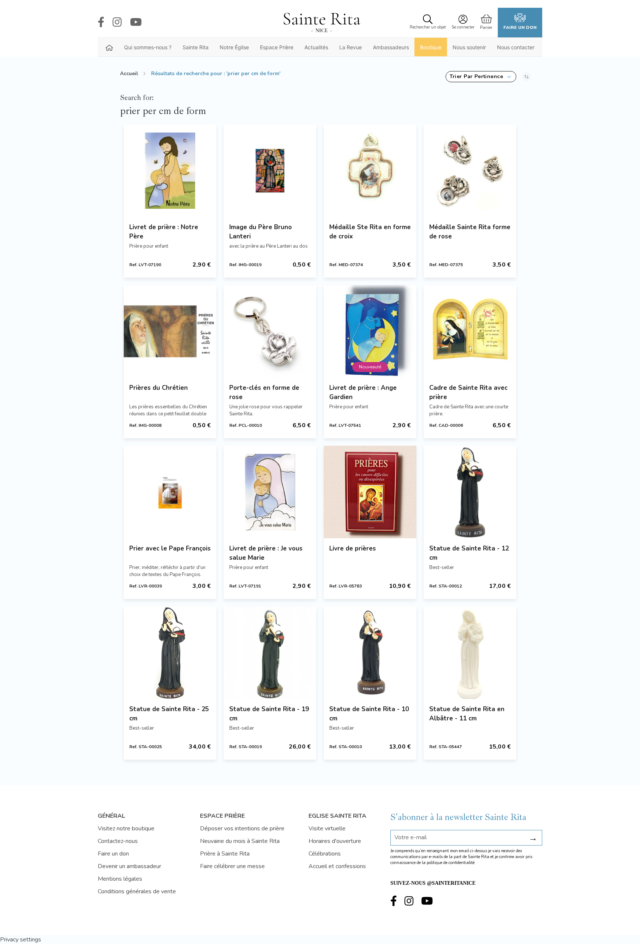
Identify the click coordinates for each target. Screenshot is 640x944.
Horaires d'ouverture (335, 841)
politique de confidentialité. (451, 863)
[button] (481, 76)
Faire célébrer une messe (232, 866)
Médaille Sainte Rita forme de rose (469, 232)
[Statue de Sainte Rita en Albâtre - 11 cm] (470, 652)
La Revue (350, 47)
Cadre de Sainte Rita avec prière (468, 392)
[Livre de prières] (370, 492)
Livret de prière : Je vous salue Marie (266, 553)
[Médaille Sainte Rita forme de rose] (470, 170)
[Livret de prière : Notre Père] (170, 170)
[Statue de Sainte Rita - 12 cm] (470, 492)
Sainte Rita (196, 47)
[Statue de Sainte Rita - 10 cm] (370, 652)
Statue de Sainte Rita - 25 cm (169, 714)
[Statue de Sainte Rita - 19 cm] (270, 652)
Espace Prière (276, 47)
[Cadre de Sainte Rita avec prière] (470, 331)
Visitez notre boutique (126, 828)
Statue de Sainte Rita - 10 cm (369, 714)
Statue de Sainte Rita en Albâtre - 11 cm (466, 714)
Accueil (129, 73)
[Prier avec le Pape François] (170, 492)
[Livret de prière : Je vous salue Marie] (270, 492)
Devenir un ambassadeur (129, 866)
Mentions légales (120, 879)
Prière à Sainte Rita (225, 854)
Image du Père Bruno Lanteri (260, 232)
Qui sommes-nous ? (147, 47)
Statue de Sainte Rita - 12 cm (469, 553)
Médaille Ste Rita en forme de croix (370, 232)
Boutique (430, 47)
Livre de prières (352, 548)
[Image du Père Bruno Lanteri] (270, 170)
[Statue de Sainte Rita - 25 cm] (170, 652)
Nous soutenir (469, 47)
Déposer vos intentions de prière (242, 828)
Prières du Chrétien (158, 388)
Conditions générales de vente (137, 891)
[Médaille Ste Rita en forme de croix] (370, 170)
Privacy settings (20, 939)
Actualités (316, 47)
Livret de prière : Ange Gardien (363, 392)
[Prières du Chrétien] (170, 331)
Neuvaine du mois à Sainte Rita (240, 841)
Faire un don (520, 27)
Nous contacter (515, 47)
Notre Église (234, 47)
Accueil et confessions (337, 866)
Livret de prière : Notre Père (163, 232)
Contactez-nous (118, 841)
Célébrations (325, 854)
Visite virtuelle (327, 828)
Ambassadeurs (391, 47)
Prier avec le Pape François (170, 548)
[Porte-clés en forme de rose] (270, 331)
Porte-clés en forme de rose (264, 392)
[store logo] (321, 22)
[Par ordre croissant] (526, 76)
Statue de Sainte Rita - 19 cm (269, 714)
